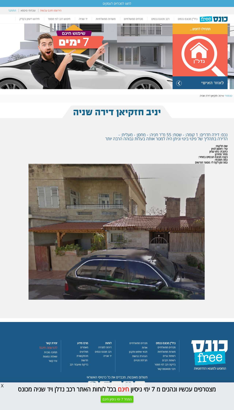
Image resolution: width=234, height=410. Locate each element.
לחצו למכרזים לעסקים (117, 3)
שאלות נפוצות (50, 356)
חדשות (84, 360)
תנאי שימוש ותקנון (138, 352)
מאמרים (84, 347)
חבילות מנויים (140, 360)
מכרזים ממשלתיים (133, 19)
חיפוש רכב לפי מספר (59, 19)
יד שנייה (83, 19)
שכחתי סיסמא (28, 10)
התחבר (12, 10)
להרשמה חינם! (48, 347)
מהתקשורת (82, 356)
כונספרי (228, 96)
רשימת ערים (169, 356)
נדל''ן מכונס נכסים (187, 19)
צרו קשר (53, 361)
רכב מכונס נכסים (160, 19)
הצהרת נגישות (139, 356)
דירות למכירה (105, 347)
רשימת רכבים (169, 360)
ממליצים (84, 352)
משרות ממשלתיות (106, 19)
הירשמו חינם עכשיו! (50, 10)
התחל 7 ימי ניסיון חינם (117, 399)
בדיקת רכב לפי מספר (165, 364)
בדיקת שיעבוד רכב (79, 364)
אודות (144, 347)
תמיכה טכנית (50, 352)
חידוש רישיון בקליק (29, 19)
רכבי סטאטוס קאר (166, 369)
